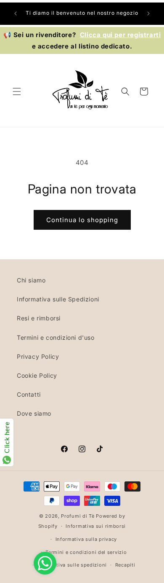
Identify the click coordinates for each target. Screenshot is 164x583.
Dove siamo (34, 413)
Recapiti (125, 565)
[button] (17, 91)
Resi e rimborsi (39, 318)
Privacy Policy (38, 356)
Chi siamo (31, 280)
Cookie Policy (37, 375)
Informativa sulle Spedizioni (58, 299)
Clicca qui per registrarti (120, 35)
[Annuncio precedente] (15, 13)
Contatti (29, 394)
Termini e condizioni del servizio (86, 552)
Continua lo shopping (82, 220)
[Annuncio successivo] (148, 13)
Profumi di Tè (77, 516)
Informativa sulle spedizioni (72, 565)
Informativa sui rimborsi (96, 526)
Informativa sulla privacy (86, 539)
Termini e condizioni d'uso (56, 337)
